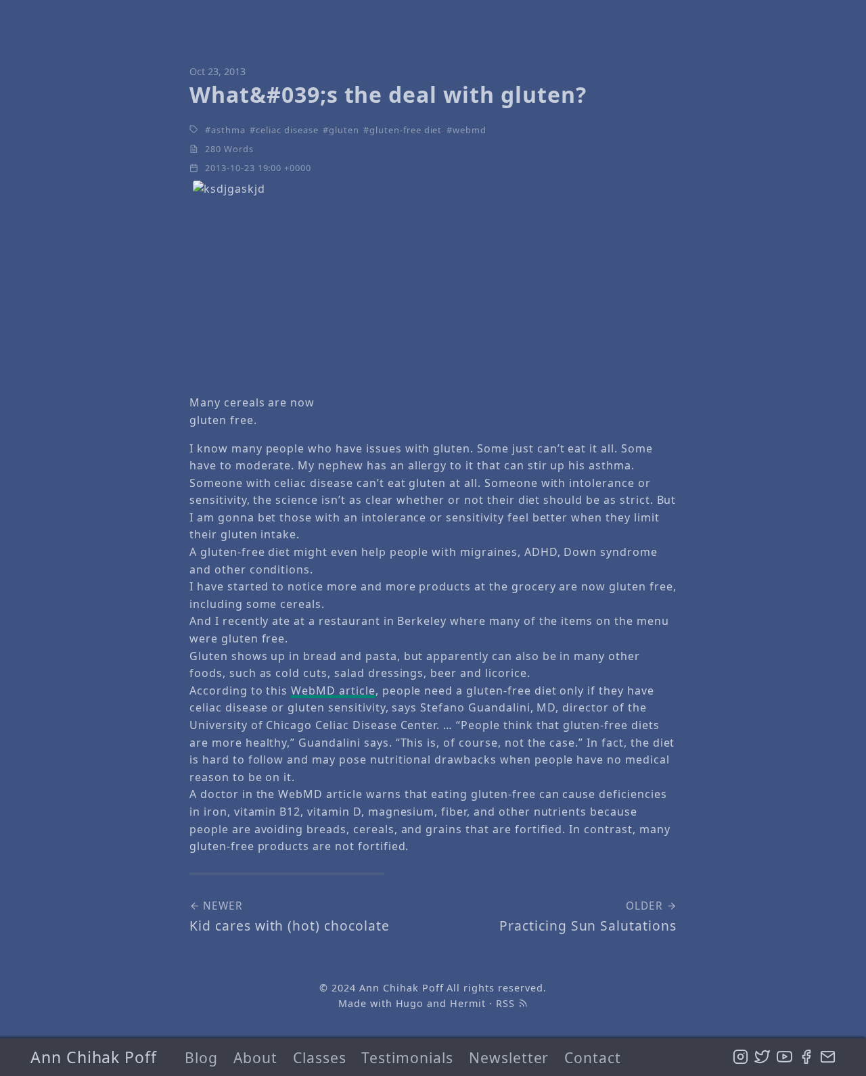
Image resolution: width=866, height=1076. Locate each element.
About (255, 1057)
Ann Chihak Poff (93, 1057)
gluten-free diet (405, 130)
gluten (344, 130)
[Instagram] (740, 1057)
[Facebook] (806, 1057)
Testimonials (407, 1057)
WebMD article (333, 690)
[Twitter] (762, 1057)
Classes (319, 1057)
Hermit (468, 1003)
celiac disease (287, 130)
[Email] (828, 1057)
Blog (201, 1057)
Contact (592, 1057)
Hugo (410, 1003)
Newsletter (509, 1057)
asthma (228, 130)
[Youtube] (784, 1057)
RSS (507, 1003)
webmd (469, 130)
